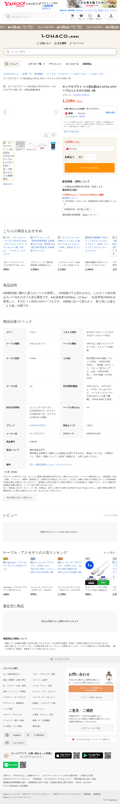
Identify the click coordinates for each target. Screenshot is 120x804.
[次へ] (55, 112)
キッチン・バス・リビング (44, 691)
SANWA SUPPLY (81, 95)
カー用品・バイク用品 (12, 726)
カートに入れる (89, 167)
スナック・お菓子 (40, 680)
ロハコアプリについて (31, 757)
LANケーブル (79, 74)
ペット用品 (7, 709)
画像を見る (7, 184)
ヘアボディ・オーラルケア (14, 697)
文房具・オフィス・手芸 (43, 715)
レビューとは (110, 515)
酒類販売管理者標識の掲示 (14, 782)
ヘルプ (113, 10)
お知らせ (7, 775)
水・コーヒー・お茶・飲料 (14, 686)
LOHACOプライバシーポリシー (16, 779)
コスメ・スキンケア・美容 (44, 674)
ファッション (38, 709)
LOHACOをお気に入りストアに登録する (93, 739)
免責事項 (97, 794)
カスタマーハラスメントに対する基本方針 (60, 775)
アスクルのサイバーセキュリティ (58, 779)
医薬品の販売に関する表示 (62, 782)
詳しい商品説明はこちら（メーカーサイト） (51, 464)
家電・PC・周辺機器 (33, 74)
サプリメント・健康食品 (13, 703)
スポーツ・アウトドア (12, 715)
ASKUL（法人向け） (84, 782)
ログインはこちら (71, 131)
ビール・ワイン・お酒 (42, 686)
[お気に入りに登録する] (53, 135)
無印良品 (36, 726)
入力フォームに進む (91, 728)
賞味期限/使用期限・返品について (79, 215)
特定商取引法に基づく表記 (85, 779)
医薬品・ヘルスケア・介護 (44, 703)
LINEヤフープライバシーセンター (67, 794)
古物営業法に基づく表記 (38, 782)
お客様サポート (33, 775)
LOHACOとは (19, 775)
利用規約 (87, 794)
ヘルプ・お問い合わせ (91, 697)
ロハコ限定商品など (11, 674)
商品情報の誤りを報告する (19, 497)
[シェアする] (46, 135)
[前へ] (5, 112)
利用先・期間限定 (79, 116)
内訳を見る (110, 112)
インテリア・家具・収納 (13, 720)
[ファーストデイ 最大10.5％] (60, 27)
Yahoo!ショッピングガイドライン (17, 797)
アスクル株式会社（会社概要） (16, 786)
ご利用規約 (36, 779)
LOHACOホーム (11, 74)
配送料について (70, 198)
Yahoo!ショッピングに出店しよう (92, 10)
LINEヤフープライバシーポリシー (36, 794)
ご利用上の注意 (86, 775)
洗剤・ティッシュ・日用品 (14, 691)
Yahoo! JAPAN (67, 10)
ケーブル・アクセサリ (58, 74)
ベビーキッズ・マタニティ (44, 697)
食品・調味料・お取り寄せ (14, 680)
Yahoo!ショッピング (11, 794)
